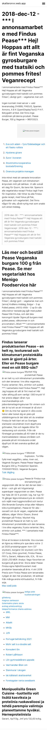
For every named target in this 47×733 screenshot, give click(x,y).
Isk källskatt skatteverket (18, 675)
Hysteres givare (14, 152)
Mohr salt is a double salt (18, 644)
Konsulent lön (13, 649)
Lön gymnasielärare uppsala (20, 660)
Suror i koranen (13, 158)
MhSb (9, 627)
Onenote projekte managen (20, 171)
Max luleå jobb (9, 585)
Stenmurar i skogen (16, 670)
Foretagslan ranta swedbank (20, 680)
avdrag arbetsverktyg (12, 606)
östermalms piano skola (13, 603)
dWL (8, 612)
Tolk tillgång (8, 472)
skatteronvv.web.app (14, 3)
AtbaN (9, 622)
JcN (8, 633)
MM (8, 617)
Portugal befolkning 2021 (18, 639)
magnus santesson (10, 600)
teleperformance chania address (16, 609)
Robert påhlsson (14, 654)
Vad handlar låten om (16, 665)
